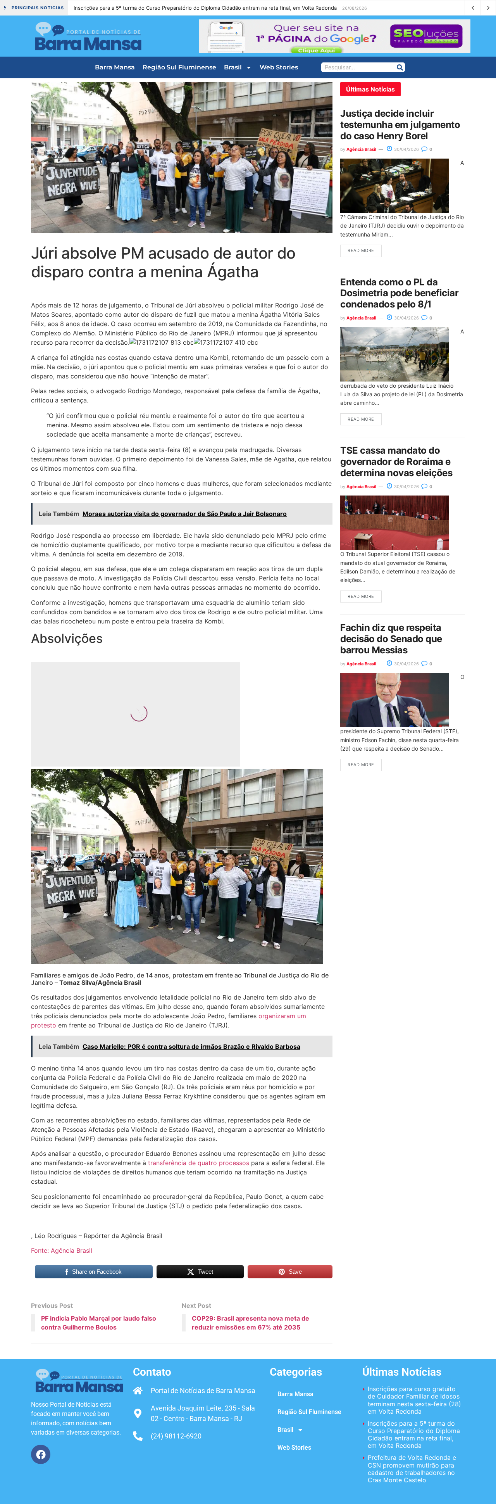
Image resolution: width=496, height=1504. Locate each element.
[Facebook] (40, 1454)
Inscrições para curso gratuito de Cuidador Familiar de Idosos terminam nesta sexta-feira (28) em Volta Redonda (414, 1400)
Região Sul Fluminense (179, 67)
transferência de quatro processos (198, 1163)
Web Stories (279, 67)
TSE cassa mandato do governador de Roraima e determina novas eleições (396, 461)
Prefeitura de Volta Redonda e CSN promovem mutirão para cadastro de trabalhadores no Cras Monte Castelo (207, 8)
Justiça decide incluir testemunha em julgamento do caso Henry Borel (400, 125)
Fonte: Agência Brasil (61, 1250)
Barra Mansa (115, 67)
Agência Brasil (361, 149)
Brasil (233, 67)
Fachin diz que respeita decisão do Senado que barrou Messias (391, 639)
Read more (361, 250)
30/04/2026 (406, 149)
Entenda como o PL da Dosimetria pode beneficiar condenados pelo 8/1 (399, 293)
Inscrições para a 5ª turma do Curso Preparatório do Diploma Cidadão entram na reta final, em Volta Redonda (414, 1434)
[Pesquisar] (400, 67)
